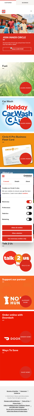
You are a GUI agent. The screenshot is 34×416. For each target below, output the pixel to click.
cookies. (25, 193)
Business (25, 2)
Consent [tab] (6, 181)
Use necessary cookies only (17, 238)
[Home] (4, 11)
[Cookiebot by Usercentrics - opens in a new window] (24, 176)
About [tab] (28, 181)
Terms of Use (26, 401)
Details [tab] (17, 181)
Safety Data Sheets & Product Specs (17, 411)
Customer (8, 2)
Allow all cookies (17, 227)
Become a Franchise (12, 391)
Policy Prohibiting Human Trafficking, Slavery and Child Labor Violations (17, 406)
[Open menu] (31, 11)
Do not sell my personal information (16, 409)
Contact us (17, 393)
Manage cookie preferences (12, 401)
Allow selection (17, 233)
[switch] (29, 207)
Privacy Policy (17, 403)
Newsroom (23, 391)
